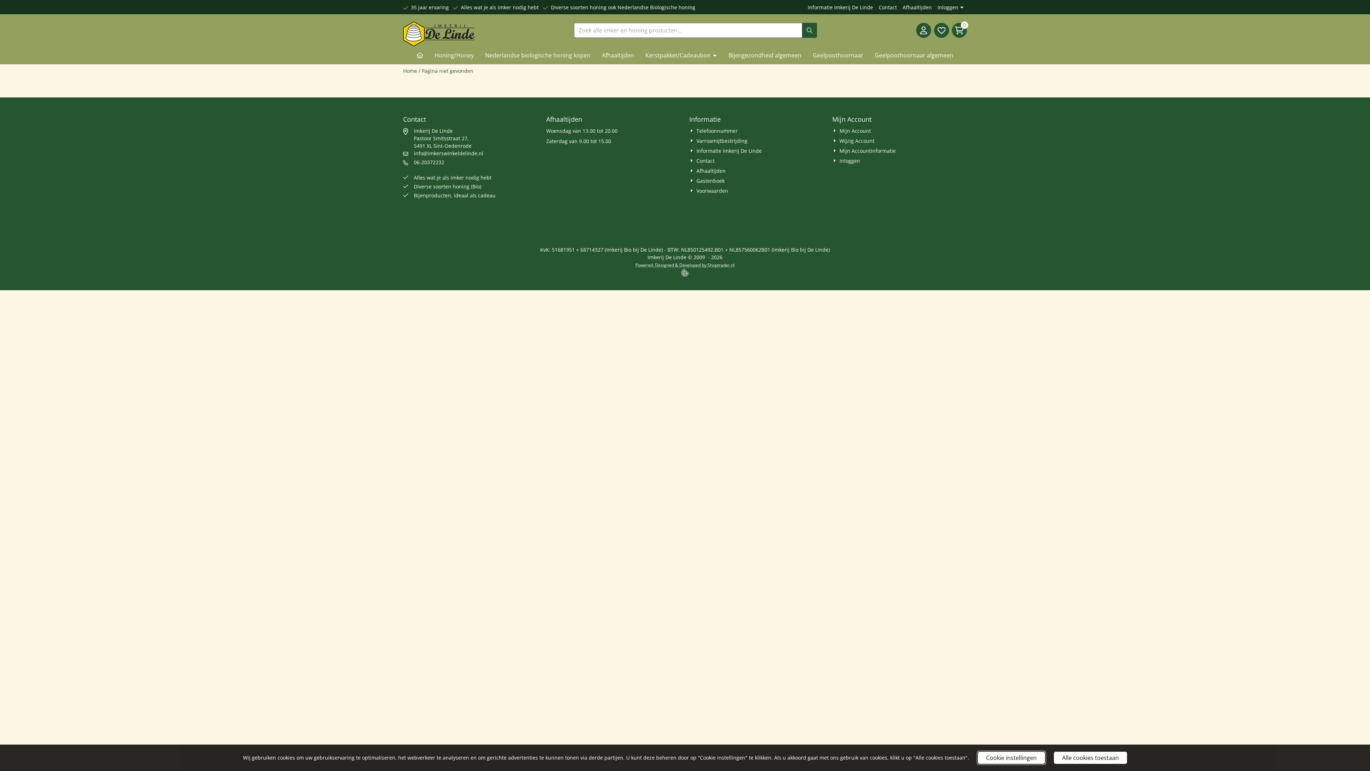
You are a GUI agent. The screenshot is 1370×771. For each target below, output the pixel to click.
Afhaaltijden (917, 7)
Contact (888, 7)
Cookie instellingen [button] (1011, 758)
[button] (923, 30)
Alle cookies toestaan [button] (1090, 758)
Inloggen (948, 7)
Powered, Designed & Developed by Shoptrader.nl (685, 265)
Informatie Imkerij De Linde (840, 7)
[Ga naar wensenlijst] (941, 30)
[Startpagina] (420, 55)
